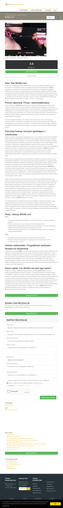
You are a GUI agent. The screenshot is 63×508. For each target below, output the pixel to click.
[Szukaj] (56, 17)
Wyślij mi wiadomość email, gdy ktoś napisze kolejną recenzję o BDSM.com (28, 380)
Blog (55, 10)
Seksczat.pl (49, 484)
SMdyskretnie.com (13, 463)
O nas (25, 498)
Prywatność (38, 498)
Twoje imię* (10, 324)
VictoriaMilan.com (37, 490)
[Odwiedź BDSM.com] (25, 39)
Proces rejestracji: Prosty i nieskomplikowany (20, 438)
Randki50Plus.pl (50, 482)
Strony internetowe (36, 10)
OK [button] (55, 503)
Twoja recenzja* (11, 344)
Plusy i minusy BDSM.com (15, 442)
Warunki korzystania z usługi (21, 385)
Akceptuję (18, 385)
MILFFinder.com (50, 488)
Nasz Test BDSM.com (14, 436)
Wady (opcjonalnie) (12, 372)
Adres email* (10, 331)
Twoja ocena (10, 357)
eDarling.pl (35, 486)
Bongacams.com (37, 492)
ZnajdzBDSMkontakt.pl (14, 464)
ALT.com (10, 466)
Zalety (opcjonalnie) (12, 363)
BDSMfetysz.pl (12, 461)
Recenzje (48, 10)
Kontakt (12, 498)
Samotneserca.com (51, 491)
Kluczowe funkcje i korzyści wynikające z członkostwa (22, 440)
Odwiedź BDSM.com (31, 453)
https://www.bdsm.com (11, 410)
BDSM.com (11, 434)
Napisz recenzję (12, 449)
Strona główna (23, 10)
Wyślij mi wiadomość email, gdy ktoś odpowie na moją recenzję (25, 383)
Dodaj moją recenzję (48, 397)
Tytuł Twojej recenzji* (12, 338)
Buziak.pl (35, 483)
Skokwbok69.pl (50, 486)
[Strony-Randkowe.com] (14, 4)
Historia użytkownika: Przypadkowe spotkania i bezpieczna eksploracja (27, 444)
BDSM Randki (21, 15)
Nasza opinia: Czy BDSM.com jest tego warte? (20, 445)
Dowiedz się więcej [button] (5, 505)
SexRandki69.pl (36, 488)
